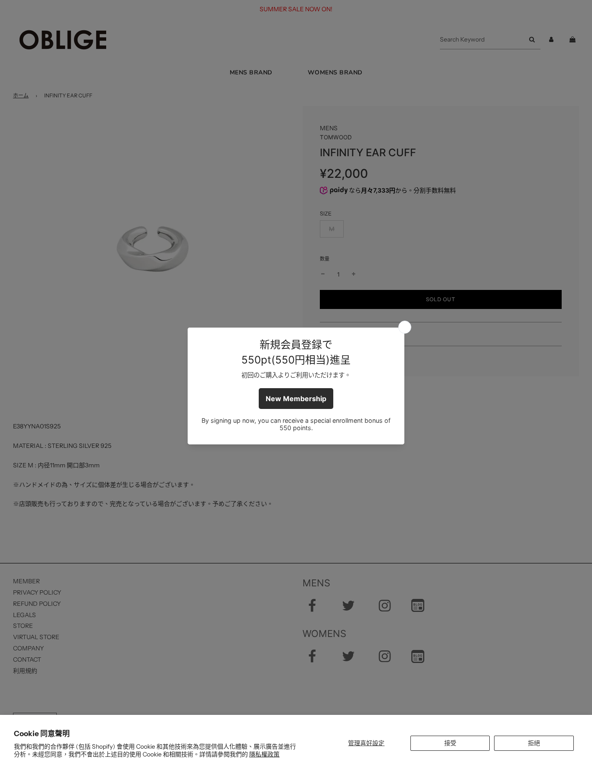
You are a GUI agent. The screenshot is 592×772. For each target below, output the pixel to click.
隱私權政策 (264, 754)
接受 (450, 743)
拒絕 (534, 743)
